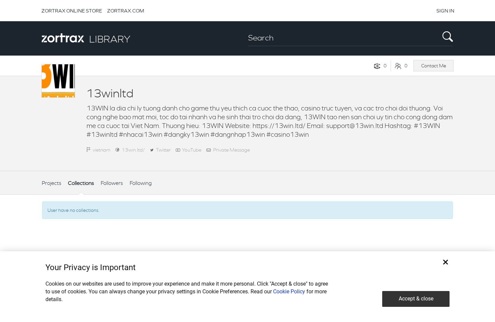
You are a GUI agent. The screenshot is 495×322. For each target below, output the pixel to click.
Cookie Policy (289, 291)
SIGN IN (445, 10)
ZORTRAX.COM (125, 10)
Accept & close (416, 298)
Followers (112, 183)
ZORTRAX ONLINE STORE (71, 10)
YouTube (191, 150)
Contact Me (433, 65)
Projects (51, 183)
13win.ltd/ (133, 150)
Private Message (231, 150)
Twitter (163, 150)
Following (141, 183)
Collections (81, 183)
